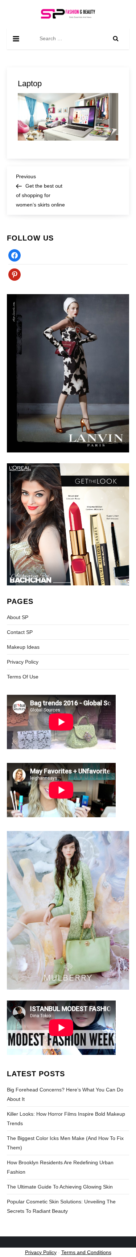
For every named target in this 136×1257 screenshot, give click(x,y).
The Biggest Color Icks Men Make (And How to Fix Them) (65, 1142)
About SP (17, 617)
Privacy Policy (22, 662)
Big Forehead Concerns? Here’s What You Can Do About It (65, 1094)
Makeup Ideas (23, 647)
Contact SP (20, 632)
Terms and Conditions (86, 1252)
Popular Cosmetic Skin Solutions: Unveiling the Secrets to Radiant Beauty (61, 1206)
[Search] (115, 38)
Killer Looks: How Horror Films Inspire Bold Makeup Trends (66, 1118)
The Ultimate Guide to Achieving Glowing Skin (60, 1187)
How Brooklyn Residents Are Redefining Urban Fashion (60, 1167)
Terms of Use (22, 677)
